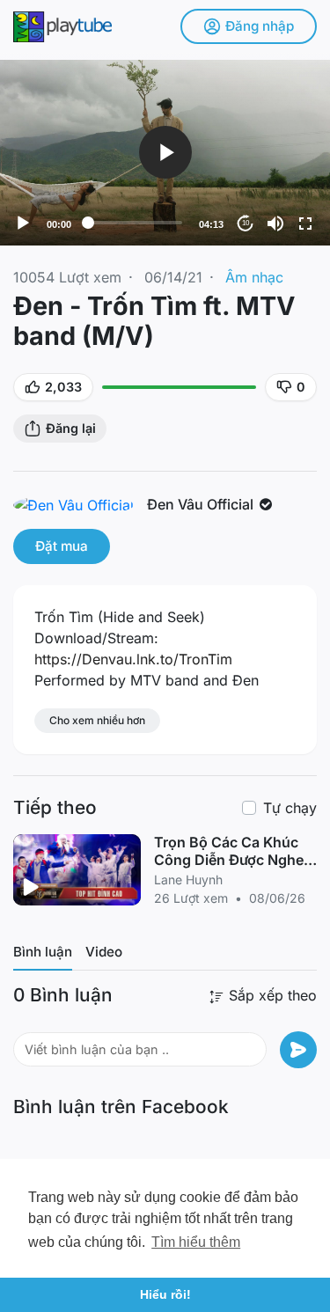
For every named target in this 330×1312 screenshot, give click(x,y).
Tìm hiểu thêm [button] (195, 1242)
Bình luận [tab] (42, 951)
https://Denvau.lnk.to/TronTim (133, 659)
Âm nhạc (254, 277)
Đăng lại (71, 428)
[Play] (23, 223)
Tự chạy (290, 808)
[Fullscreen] (305, 223)
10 (245, 223)
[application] (165, 153)
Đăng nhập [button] (259, 26)
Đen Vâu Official (202, 504)
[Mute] (275, 223)
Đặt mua (61, 546)
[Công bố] (298, 1049)
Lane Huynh (188, 879)
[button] (165, 152)
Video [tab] (103, 951)
